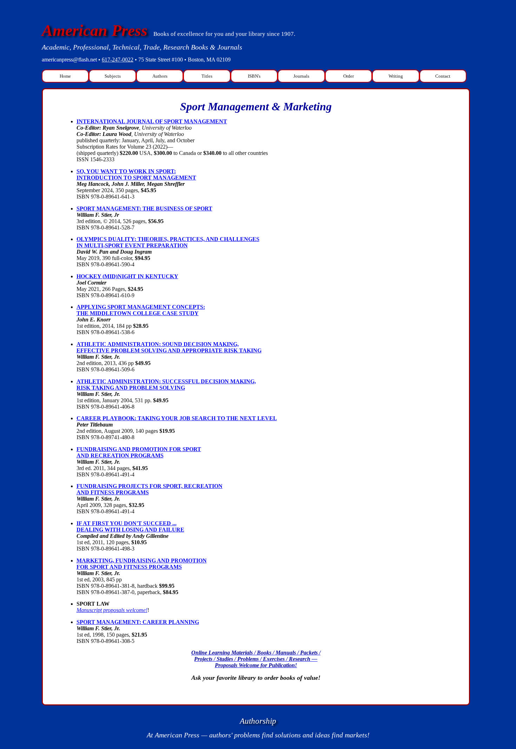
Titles (206, 76)
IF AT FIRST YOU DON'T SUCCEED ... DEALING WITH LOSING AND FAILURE (130, 526)
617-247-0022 (117, 60)
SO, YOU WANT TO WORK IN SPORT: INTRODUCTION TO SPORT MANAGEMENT (136, 174)
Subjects (113, 76)
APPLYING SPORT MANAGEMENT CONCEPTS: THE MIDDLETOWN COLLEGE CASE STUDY (141, 310)
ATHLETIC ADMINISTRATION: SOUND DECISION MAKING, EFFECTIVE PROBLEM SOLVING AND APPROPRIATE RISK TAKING (169, 347)
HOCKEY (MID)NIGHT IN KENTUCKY (127, 276)
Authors (159, 76)
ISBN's (254, 76)
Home (65, 76)
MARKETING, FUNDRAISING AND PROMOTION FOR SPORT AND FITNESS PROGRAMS (142, 564)
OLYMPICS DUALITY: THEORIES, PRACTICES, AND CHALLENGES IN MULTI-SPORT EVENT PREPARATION (168, 242)
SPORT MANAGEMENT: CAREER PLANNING (138, 622)
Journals (301, 76)
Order (348, 76)
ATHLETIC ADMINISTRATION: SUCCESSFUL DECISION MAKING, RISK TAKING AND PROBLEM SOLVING (166, 384)
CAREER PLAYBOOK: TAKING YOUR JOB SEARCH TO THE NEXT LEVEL (177, 418)
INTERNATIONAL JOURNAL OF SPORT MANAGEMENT (152, 121)
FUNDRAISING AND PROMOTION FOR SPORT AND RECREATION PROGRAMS (139, 452)
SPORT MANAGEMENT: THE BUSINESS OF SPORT (144, 208)
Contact (442, 76)
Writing (396, 76)
